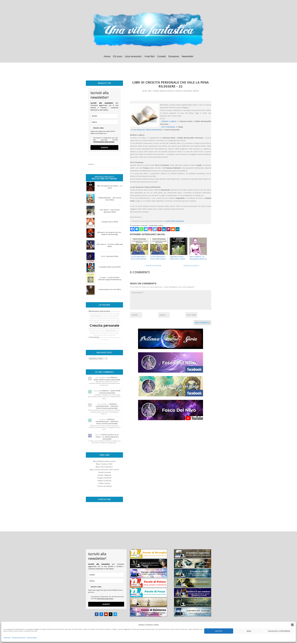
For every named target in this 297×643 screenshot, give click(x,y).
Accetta (218, 631)
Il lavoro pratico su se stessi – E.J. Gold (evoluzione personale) (107, 437)
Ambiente (101, 322)
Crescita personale (104, 325)
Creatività (108, 322)
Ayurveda (113, 335)
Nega (249, 631)
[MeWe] (177, 229)
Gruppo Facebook (104, 478)
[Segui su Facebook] (96, 614)
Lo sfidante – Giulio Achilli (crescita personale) (107, 378)
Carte (96, 322)
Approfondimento (103, 335)
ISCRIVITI (104, 147)
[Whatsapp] (141, 229)
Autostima (116, 318)
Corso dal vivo (104, 339)
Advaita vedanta (115, 337)
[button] (292, 625)
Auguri (113, 322)
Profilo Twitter (104, 483)
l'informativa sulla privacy (104, 142)
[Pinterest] (159, 229)
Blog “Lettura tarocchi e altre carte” (104, 469)
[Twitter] (155, 229)
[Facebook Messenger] (137, 229)
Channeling (94, 337)
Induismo (178, 91)
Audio (110, 318)
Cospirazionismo (95, 316)
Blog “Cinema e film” (104, 464)
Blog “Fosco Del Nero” (104, 467)
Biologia (107, 320)
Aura (117, 331)
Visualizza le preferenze (279, 631)
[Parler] (168, 229)
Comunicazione (94, 314)
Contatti (161, 57)
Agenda (118, 311)
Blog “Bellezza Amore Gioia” (104, 461)
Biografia (92, 329)
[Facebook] (132, 229)
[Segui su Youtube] (106, 614)
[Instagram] (150, 229)
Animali (112, 311)
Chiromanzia (99, 318)
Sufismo (196, 91)
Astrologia (98, 329)
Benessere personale (99, 311)
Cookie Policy (7, 637)
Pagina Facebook (104, 480)
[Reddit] (173, 229)
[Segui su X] (110, 614)
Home (107, 57)
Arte (100, 337)
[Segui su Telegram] (115, 614)
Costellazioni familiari (106, 314)
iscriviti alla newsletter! (175, 221)
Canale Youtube (104, 472)
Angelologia (92, 320)
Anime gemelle (102, 333)
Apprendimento (115, 329)
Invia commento (202, 322)
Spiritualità (187, 91)
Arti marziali (100, 320)
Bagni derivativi (101, 331)
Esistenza (170, 91)
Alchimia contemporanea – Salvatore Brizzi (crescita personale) (107, 406)
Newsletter (187, 57)
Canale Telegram (104, 475)
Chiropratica (106, 329)
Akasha (112, 320)
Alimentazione (111, 331)
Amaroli (105, 318)
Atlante (118, 322)
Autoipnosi (93, 333)
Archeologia (115, 333)
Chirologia (116, 314)
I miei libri (149, 57)
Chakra (118, 320)
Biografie (92, 331)
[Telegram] (146, 229)
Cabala (95, 335)
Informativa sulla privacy (19, 637)
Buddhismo (106, 337)
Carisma (91, 322)
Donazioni (173, 57)
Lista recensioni (133, 57)
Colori (109, 333)
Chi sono (117, 57)
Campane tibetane (107, 316)
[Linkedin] (164, 229)
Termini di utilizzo (32, 637)
